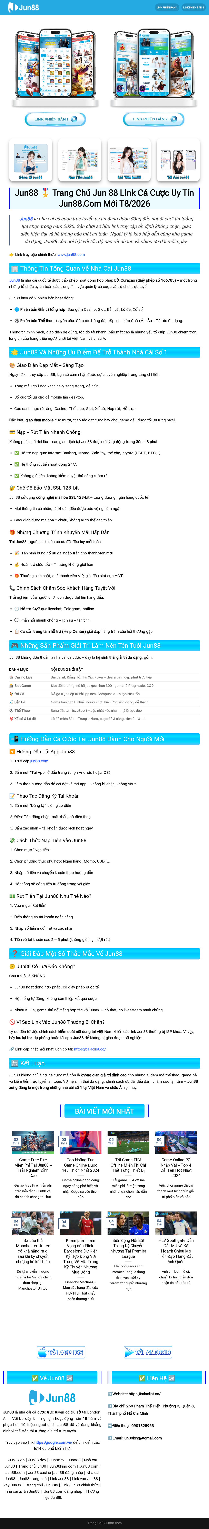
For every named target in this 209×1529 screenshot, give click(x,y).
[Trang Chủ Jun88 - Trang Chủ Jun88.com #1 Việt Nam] (23, 7)
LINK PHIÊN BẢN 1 (167, 7)
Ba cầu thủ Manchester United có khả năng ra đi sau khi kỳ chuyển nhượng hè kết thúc (33, 1251)
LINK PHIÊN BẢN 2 (193, 7)
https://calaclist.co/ (90, 1049)
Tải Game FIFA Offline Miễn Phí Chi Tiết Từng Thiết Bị (128, 1165)
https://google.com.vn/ (53, 1442)
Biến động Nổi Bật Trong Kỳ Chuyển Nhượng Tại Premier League (128, 1248)
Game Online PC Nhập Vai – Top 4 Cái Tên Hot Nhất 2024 (176, 1168)
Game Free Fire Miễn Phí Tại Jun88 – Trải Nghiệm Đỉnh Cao (33, 1168)
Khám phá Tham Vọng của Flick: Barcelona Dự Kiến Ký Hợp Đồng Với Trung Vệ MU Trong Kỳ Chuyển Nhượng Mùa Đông (80, 1256)
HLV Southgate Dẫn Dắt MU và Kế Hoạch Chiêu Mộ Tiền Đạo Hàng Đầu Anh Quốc (176, 1251)
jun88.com (39, 761)
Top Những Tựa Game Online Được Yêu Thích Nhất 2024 (80, 1165)
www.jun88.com (71, 254)
